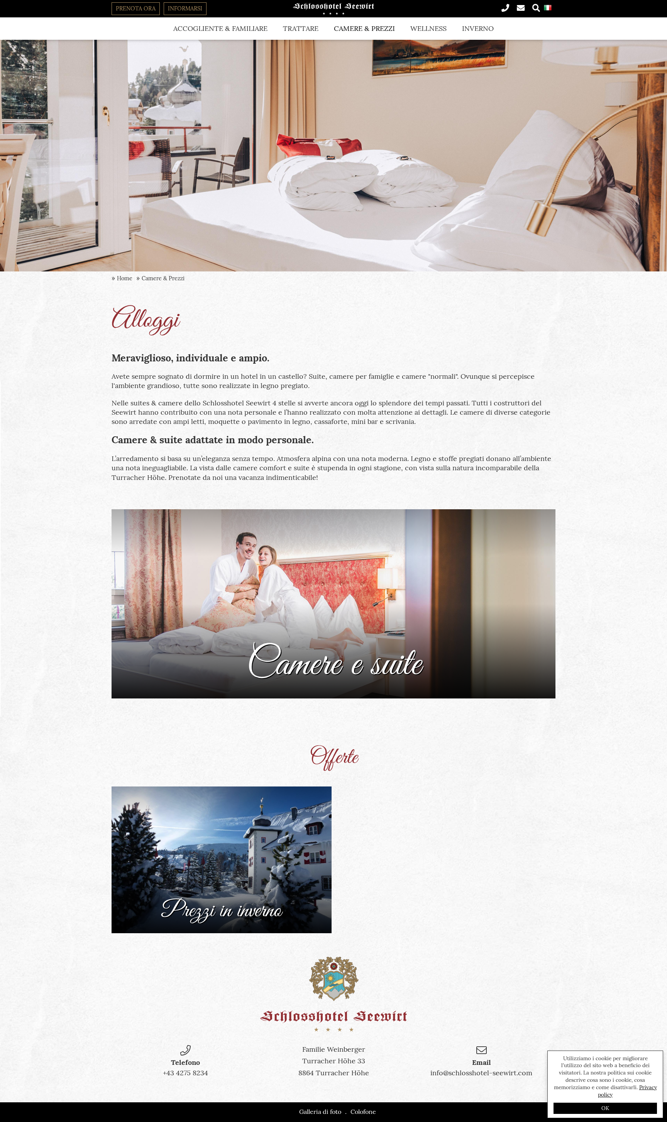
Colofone (363, 1111)
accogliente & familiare (220, 28)
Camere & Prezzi (364, 28)
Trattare (300, 28)
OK (605, 1108)
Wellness (428, 28)
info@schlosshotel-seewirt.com (481, 1072)
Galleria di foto (320, 1111)
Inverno (478, 28)
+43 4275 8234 (185, 1072)
